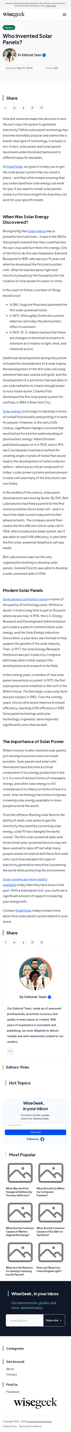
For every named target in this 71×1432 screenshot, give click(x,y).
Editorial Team (31, 55)
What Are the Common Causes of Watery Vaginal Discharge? (20, 1231)
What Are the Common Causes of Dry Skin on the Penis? (51, 1231)
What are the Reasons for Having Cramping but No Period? (19, 1271)
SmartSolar (14, 166)
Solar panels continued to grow (25, 599)
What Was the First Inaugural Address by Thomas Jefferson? (19, 1192)
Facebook (12, 1392)
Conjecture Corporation (39, 1421)
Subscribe (35, 1132)
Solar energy (12, 411)
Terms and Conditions (30, 1426)
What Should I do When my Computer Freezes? (51, 1192)
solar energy (37, 231)
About (10, 1369)
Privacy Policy (10, 1426)
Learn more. (51, 6)
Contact (11, 1374)
